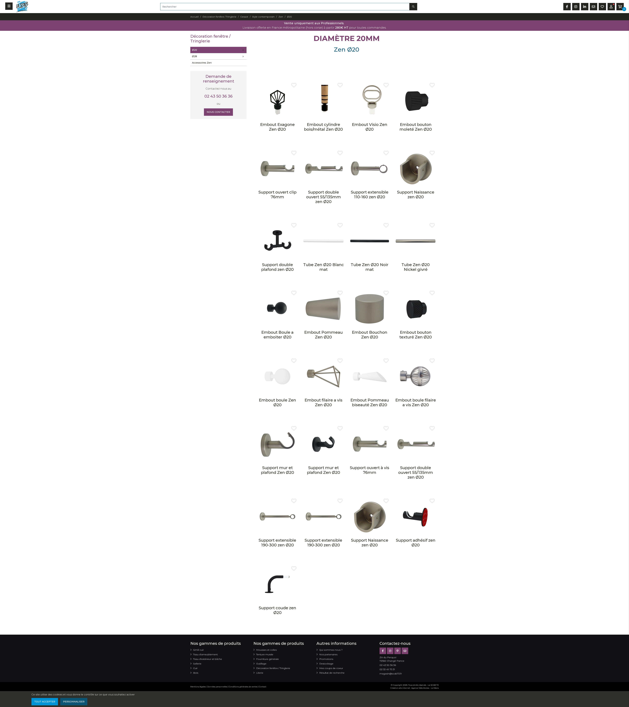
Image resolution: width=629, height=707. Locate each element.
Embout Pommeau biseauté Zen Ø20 (369, 402)
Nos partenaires (328, 654)
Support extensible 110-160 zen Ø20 (369, 194)
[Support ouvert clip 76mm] (277, 168)
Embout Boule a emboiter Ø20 (277, 334)
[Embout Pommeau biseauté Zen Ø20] (369, 376)
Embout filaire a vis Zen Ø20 (323, 402)
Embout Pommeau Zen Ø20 (323, 334)
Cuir (195, 668)
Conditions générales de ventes (243, 686)
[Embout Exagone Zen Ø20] (277, 100)
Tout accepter (44, 701)
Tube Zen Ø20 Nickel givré (415, 267)
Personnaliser (74, 701)
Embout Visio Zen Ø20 (369, 127)
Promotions (326, 659)
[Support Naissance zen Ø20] (415, 168)
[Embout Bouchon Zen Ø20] (369, 308)
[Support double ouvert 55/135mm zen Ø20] (323, 168)
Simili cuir (198, 649)
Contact (262, 686)
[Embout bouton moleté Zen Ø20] (415, 100)
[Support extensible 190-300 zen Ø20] (277, 516)
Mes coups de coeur (331, 668)
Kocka (426, 688)
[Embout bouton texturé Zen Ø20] (415, 308)
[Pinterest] (397, 651)
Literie (259, 672)
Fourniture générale (267, 659)
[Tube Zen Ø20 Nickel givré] (415, 240)
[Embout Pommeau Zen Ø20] (323, 308)
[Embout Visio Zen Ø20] (369, 100)
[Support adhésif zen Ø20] (415, 516)
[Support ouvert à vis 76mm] (369, 444)
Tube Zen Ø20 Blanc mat (323, 267)
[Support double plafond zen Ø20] (277, 240)
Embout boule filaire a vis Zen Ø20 (415, 402)
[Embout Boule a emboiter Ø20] (277, 308)
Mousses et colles (266, 649)
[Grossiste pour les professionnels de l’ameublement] (21, 6)
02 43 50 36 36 (218, 96)
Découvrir (277, 140)
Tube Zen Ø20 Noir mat (369, 267)
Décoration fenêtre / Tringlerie (273, 668)
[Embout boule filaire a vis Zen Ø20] (415, 376)
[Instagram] (390, 651)
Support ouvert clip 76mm (277, 194)
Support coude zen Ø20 (277, 610)
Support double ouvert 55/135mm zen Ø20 (323, 197)
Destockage (326, 663)
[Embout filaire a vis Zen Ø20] (323, 376)
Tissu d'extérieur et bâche (207, 659)
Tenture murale (264, 654)
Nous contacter (218, 112)
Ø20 (194, 49)
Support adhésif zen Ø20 (415, 542)
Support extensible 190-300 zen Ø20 (277, 542)
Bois (195, 672)
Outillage (261, 663)
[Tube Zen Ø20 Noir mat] (369, 240)
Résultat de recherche (331, 672)
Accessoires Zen (202, 62)
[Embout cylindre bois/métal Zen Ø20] (323, 100)
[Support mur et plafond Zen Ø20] (277, 444)
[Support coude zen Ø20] (277, 584)
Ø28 (194, 56)
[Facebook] (383, 651)
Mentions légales (198, 686)
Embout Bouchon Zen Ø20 (369, 334)
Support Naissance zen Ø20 (415, 194)
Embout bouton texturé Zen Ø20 (415, 334)
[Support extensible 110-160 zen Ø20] (369, 168)
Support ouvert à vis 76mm (369, 470)
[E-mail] (405, 651)
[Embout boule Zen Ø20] (277, 376)
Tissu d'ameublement (205, 654)
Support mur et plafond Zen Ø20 (277, 470)
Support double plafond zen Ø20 (277, 267)
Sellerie (197, 663)
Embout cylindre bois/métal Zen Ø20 (323, 127)
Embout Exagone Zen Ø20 (277, 127)
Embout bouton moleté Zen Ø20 (416, 127)
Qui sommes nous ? (331, 649)
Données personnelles (217, 686)
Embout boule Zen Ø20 (277, 402)
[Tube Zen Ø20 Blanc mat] (323, 240)
